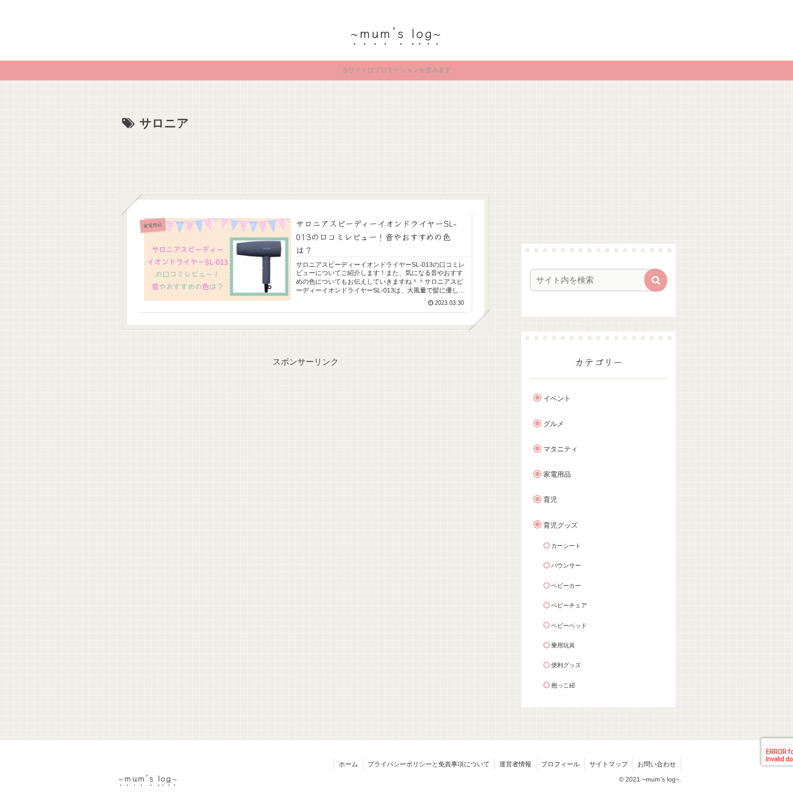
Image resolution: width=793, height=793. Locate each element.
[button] (655, 280)
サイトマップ (608, 764)
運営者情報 (515, 764)
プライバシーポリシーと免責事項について (429, 764)
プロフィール (560, 764)
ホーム (348, 764)
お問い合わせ (656, 764)
